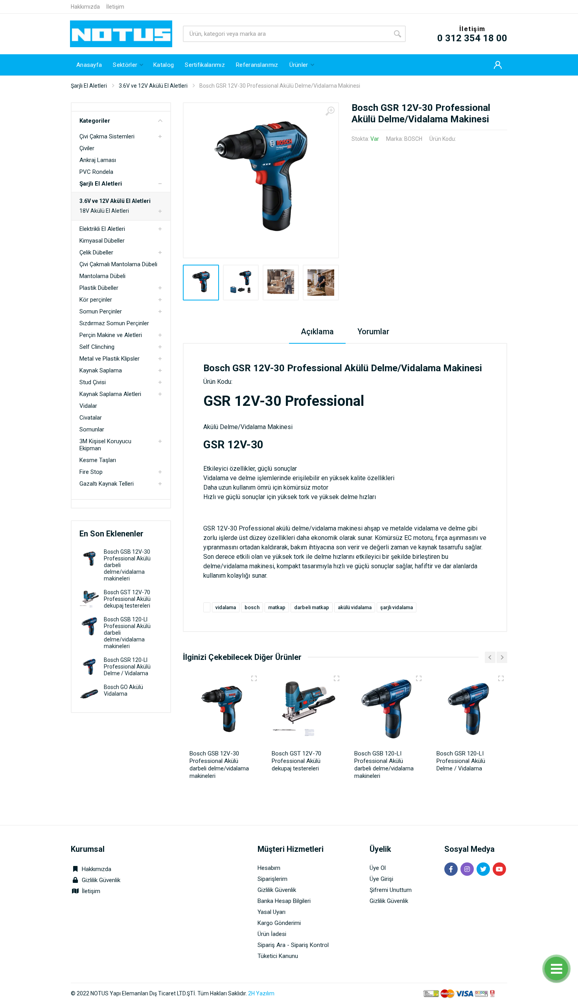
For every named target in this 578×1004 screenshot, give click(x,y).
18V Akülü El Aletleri (104, 211)
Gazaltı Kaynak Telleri (106, 483)
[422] (501, 678)
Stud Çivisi (92, 382)
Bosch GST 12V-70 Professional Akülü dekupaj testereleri (127, 599)
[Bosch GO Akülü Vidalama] (89, 694)
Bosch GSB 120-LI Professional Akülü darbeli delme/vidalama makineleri (384, 764)
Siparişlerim (272, 878)
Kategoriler (94, 120)
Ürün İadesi (272, 934)
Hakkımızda (85, 6)
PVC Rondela (96, 171)
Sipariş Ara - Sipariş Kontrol (293, 945)
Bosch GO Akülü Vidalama (123, 690)
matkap (276, 607)
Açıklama (317, 331)
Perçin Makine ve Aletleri (110, 335)
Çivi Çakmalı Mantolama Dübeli (118, 264)
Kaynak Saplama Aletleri (110, 394)
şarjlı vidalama (396, 607)
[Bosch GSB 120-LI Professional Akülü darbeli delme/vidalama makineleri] (89, 626)
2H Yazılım (261, 993)
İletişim (115, 6)
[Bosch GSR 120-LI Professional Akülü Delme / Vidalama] (89, 667)
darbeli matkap (311, 607)
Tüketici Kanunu (278, 956)
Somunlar (91, 429)
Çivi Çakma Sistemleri (106, 136)
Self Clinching (96, 346)
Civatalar (90, 417)
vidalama (225, 607)
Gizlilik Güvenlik (101, 880)
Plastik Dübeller (98, 287)
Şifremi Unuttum (391, 889)
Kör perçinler (95, 299)
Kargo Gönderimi (279, 923)
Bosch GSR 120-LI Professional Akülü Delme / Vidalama (127, 666)
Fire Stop (91, 471)
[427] (336, 678)
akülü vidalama (355, 607)
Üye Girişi (381, 878)
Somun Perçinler (100, 311)
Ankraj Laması (97, 160)
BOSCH (413, 139)
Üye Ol (378, 867)
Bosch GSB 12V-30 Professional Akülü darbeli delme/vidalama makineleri (219, 764)
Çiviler (86, 148)
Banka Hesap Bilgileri (284, 901)
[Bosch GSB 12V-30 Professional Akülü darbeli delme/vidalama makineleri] (89, 558)
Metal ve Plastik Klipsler (109, 358)
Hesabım (269, 867)
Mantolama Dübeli (102, 276)
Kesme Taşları (97, 460)
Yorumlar (373, 331)
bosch (252, 607)
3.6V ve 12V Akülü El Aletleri (153, 86)
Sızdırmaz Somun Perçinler (114, 323)
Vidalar (88, 405)
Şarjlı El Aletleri (89, 86)
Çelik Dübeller (96, 252)
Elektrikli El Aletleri (102, 228)
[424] (419, 678)
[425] (254, 678)
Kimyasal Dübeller (102, 240)
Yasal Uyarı (271, 912)
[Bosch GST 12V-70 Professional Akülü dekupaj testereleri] (89, 599)
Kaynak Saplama (100, 370)
